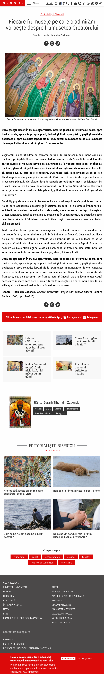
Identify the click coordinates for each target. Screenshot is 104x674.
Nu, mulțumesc (85, 658)
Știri (5, 613)
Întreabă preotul (12, 605)
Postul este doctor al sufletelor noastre (82, 369)
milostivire (66, 562)
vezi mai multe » (52, 450)
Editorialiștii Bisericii (52, 14)
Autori (55, 587)
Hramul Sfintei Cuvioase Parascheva (22, 618)
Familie (7, 591)
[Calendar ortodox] (56, 3)
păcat (35, 557)
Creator (86, 557)
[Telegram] (96, 3)
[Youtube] (75, 3)
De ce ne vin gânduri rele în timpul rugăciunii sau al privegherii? (73, 535)
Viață (48, 408)
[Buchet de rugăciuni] (64, 3)
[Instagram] (80, 3)
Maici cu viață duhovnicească (68, 596)
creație (71, 557)
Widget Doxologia (62, 618)
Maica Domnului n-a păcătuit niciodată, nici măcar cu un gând (35, 370)
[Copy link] (57, 43)
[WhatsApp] (88, 3)
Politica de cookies (13, 644)
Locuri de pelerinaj (43, 413)
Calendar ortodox (62, 613)
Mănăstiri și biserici (63, 609)
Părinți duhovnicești (63, 591)
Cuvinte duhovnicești (15, 587)
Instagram (73, 317)
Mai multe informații (28, 671)
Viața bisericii (11, 583)
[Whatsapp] (52, 43)
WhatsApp (55, 317)
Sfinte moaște (71, 408)
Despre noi (9, 639)
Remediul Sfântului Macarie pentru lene (76, 490)
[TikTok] (84, 3)
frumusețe (19, 557)
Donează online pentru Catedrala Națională (27, 648)
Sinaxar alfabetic (61, 605)
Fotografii (60, 413)
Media (6, 609)
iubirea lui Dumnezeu (42, 562)
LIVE (50, 3)
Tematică (57, 600)
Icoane (58, 408)
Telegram (92, 317)
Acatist (38, 408)
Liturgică (8, 596)
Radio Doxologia (61, 622)
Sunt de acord (68, 658)
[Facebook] (71, 3)
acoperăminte (52, 557)
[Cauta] (67, 3)
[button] (33, 3)
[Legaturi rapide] (100, 3)
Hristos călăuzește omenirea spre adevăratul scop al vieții (35, 344)
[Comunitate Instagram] (92, 3)
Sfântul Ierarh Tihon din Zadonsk (51, 35)
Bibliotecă (9, 600)
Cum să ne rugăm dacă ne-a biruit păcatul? (86, 341)
